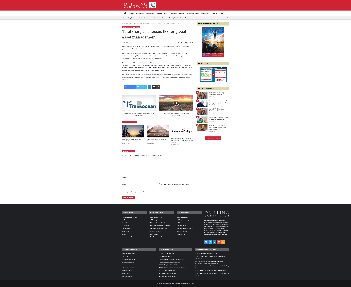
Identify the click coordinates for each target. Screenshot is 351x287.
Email (124, 184)
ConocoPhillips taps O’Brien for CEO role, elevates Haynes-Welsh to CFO (182, 140)
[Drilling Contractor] (139, 5)
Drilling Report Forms (128, 259)
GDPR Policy (190, 284)
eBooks (124, 265)
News (131, 13)
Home (125, 23)
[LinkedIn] (149, 87)
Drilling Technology (128, 262)
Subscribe (149, 18)
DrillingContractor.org (164, 284)
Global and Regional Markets (158, 223)
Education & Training (128, 268)
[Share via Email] (154, 87)
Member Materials (127, 270)
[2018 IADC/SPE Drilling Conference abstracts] (202, 95)
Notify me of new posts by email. (134, 192)
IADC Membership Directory (185, 228)
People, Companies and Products (137, 23)
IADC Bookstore (181, 225)
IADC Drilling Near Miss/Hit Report (169, 265)
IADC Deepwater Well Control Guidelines (171, 259)
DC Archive (205, 13)
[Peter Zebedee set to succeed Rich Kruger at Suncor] (158, 131)
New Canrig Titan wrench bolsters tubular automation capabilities (218, 127)
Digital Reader (162, 13)
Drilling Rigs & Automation (157, 220)
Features (139, 13)
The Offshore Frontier (156, 237)
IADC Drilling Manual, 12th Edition (169, 262)
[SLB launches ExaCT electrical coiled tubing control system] (133, 131)
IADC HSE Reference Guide (167, 270)
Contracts (125, 256)
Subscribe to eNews (213, 138)
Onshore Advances (155, 231)
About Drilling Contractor (130, 18)
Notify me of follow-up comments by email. (175, 184)
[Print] (158, 87)
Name (124, 177)
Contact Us (183, 18)
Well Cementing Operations (167, 276)
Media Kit (142, 18)
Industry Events (173, 18)
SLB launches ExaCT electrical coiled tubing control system (131, 140)
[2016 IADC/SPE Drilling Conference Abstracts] (202, 111)
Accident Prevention (128, 253)
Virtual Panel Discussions (188, 13)
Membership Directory (160, 18)
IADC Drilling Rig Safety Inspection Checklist (172, 268)
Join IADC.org (181, 234)
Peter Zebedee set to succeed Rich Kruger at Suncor (156, 140)
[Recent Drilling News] (213, 56)
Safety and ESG (153, 234)
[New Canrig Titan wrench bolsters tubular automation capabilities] (202, 127)
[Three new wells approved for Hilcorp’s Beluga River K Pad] (202, 103)
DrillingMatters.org (183, 220)
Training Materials (128, 276)
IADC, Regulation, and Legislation (159, 225)
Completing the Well (155, 217)
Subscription (126, 273)
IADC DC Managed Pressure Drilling (206, 253)
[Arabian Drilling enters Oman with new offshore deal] (202, 119)
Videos (173, 13)
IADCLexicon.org (182, 223)
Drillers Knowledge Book (166, 253)
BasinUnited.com (182, 217)
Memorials (125, 231)
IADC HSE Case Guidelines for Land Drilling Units (210, 270)
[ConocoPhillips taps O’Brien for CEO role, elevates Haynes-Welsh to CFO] (182, 131)
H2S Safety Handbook (165, 256)
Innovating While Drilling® (158, 228)
